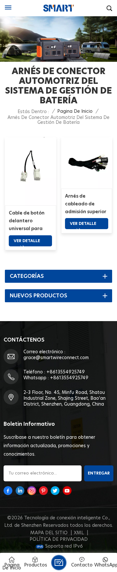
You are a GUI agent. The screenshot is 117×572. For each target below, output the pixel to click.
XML (79, 533)
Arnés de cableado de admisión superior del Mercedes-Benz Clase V (85, 205)
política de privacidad (59, 539)
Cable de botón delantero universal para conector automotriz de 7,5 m (29, 222)
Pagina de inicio (75, 111)
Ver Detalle (27, 241)
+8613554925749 (65, 372)
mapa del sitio (49, 533)
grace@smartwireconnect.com (56, 358)
